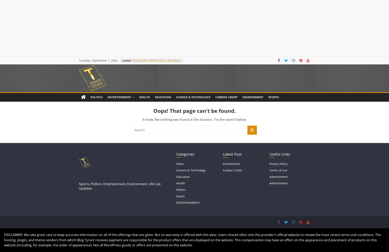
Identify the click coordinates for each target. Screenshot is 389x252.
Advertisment (278, 177)
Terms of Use (278, 170)
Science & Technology (193, 97)
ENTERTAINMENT (119, 97)
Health (144, 97)
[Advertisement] (121, 28)
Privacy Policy (278, 164)
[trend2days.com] (83, 97)
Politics (96, 97)
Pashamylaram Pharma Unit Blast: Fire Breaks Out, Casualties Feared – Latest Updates (156, 61)
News (180, 164)
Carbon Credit (226, 97)
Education (163, 97)
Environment (253, 97)
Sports (273, 97)
